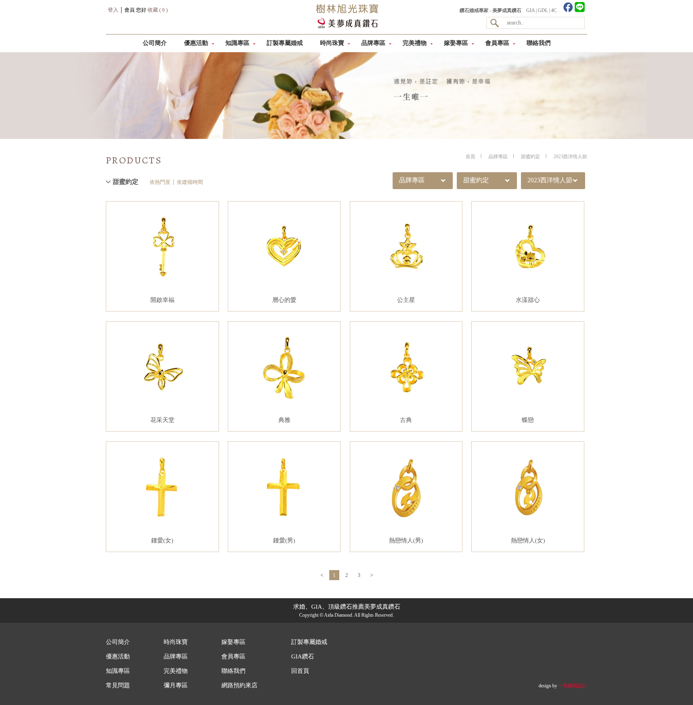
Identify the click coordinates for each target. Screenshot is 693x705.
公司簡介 (155, 43)
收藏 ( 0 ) (158, 10)
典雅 (284, 420)
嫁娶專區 (456, 43)
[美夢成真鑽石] (346, 26)
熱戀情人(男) (406, 540)
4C (554, 10)
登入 (113, 10)
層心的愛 (284, 300)
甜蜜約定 (530, 156)
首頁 (470, 156)
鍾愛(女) (162, 540)
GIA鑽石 (302, 656)
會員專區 (497, 43)
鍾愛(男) (284, 540)
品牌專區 (373, 43)
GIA (530, 10)
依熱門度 (160, 182)
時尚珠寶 (332, 43)
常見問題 (118, 685)
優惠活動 (196, 43)
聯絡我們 (539, 43)
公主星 (406, 300)
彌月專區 (176, 685)
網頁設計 (577, 686)
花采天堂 (162, 420)
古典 (406, 420)
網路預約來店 (239, 685)
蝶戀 (528, 420)
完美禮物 (415, 43)
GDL (543, 10)
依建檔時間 (190, 182)
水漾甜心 (528, 300)
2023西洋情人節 (570, 156)
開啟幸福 (162, 300)
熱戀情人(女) (528, 540)
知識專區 (237, 43)
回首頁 (300, 671)
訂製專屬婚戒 (285, 43)
